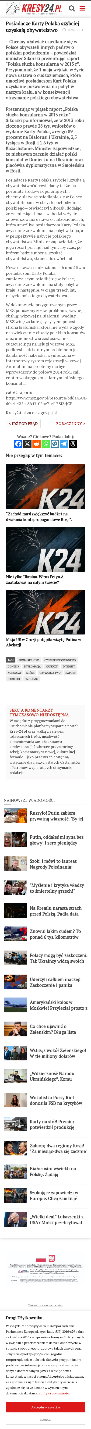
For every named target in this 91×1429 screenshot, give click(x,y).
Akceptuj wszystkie (45, 1407)
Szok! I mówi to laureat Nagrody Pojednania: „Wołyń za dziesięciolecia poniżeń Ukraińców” (55, 869)
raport (71, 672)
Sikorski (14, 679)
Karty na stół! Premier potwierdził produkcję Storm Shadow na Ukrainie (57, 1127)
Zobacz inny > (70, 423)
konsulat (14, 672)
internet (69, 666)
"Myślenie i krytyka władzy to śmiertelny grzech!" (57, 888)
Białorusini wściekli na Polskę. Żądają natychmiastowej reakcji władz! (54, 1177)
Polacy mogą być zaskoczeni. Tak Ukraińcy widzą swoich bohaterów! (58, 960)
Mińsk (30, 672)
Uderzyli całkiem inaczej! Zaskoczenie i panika (55, 982)
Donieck (13, 666)
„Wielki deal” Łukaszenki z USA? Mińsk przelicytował (57, 1219)
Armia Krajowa (28, 660)
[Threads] (73, 444)
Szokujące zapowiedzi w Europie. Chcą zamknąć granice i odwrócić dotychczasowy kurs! (54, 1201)
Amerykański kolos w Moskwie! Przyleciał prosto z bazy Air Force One (59, 1007)
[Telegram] (64, 444)
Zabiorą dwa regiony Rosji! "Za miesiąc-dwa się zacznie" (58, 1148)
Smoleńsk (31, 679)
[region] (45, 1370)
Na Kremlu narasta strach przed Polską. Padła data (56, 911)
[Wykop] (55, 444)
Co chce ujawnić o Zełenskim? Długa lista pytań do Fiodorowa (53, 1032)
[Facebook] (18, 444)
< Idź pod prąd (23, 423)
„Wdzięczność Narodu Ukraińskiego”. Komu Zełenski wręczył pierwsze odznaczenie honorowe (56, 1082)
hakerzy (52, 666)
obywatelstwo (50, 672)
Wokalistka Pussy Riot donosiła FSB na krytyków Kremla (56, 1103)
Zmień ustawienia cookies (45, 1305)
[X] (27, 444)
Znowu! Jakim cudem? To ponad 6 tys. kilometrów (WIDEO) (55, 936)
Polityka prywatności (54, 1393)
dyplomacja (32, 666)
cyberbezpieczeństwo (60, 660)
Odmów (45, 1420)
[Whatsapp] (46, 444)
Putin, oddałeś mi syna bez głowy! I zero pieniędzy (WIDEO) (57, 842)
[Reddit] (36, 444)
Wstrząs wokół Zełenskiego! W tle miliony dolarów (58, 1053)
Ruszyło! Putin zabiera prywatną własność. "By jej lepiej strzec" (56, 818)
